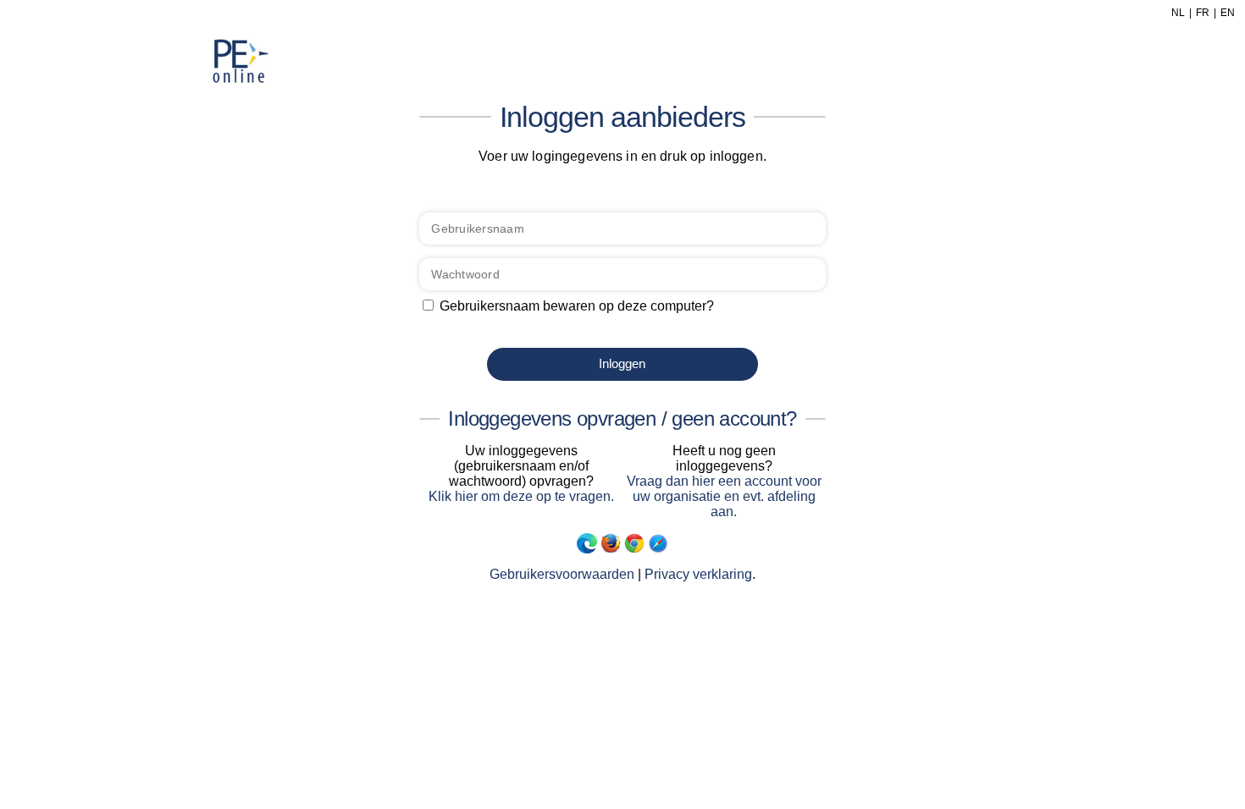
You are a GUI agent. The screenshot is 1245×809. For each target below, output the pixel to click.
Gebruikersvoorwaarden (562, 574)
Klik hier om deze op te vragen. (521, 496)
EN (1227, 13)
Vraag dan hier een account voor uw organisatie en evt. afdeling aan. (724, 496)
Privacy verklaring (698, 574)
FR (1202, 13)
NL (1178, 13)
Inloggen (622, 363)
